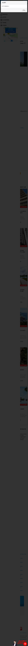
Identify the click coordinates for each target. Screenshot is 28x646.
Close (24, 10)
